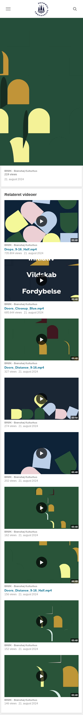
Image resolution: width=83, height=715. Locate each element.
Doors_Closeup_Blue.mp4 (24, 308)
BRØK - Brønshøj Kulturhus (20, 171)
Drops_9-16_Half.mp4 (20, 249)
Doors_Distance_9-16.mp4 (24, 367)
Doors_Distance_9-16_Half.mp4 (28, 590)
